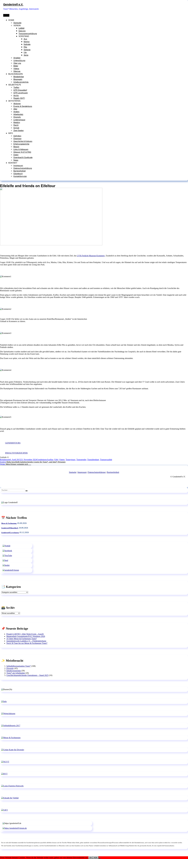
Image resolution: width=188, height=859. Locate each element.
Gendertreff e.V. (13, 4)
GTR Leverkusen (20, 92)
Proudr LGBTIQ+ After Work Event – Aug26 (25, 634)
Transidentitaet (93, 459)
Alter (15, 108)
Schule (16, 127)
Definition (17, 135)
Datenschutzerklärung (22, 168)
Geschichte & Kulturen (22, 141)
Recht (15, 125)
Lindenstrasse (19, 119)
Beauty (16, 146)
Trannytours (70, 459)
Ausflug (50, 459)
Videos (16, 68)
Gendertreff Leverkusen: (10, 533)
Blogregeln (17, 79)
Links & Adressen (20, 149)
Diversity (17, 117)
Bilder (15, 65)
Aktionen (17, 103)
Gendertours (42, 459)
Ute (25, 52)
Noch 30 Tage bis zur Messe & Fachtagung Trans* (26, 643)
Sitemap (16, 71)
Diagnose (17, 138)
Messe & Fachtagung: (9, 523)
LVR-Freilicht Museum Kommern (91, 256)
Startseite (17, 22)
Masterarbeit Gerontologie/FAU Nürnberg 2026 (25, 636)
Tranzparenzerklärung (28, 33)
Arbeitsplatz (18, 114)
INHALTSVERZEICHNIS (16, 453)
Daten (15, 154)
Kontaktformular (20, 176)
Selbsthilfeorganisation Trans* (18, 666)
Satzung (22, 30)
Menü (6, 15)
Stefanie (27, 49)
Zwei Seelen (18, 130)
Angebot (16, 57)
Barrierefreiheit (19, 170)
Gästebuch (18, 173)
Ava (25, 38)
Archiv (16, 95)
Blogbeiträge (18, 76)
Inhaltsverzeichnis (21, 82)
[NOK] (99, 858)
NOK (95, 858)
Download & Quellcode (22, 157)
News (15, 160)
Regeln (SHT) (19, 98)
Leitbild (21, 28)
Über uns (17, 63)
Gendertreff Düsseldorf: (9, 528)
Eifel (56, 459)
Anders (16, 111)
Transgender (81, 459)
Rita (25, 47)
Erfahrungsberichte (21, 143)
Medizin (16, 122)
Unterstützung (19, 60)
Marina (26, 41)
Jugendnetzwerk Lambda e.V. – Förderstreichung (26, 641)
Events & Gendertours (22, 106)
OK (90, 858)
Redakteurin (5, 459)
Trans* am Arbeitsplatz (15, 673)
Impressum (18, 165)
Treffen (16, 87)
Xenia (26, 55)
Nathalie (27, 44)
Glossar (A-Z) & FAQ (22, 152)
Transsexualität (106, 459)
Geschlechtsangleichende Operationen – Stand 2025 (27, 675)
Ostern (62, 459)
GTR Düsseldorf (20, 90)
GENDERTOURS (12, 443)
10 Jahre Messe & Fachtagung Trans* (21, 639)
